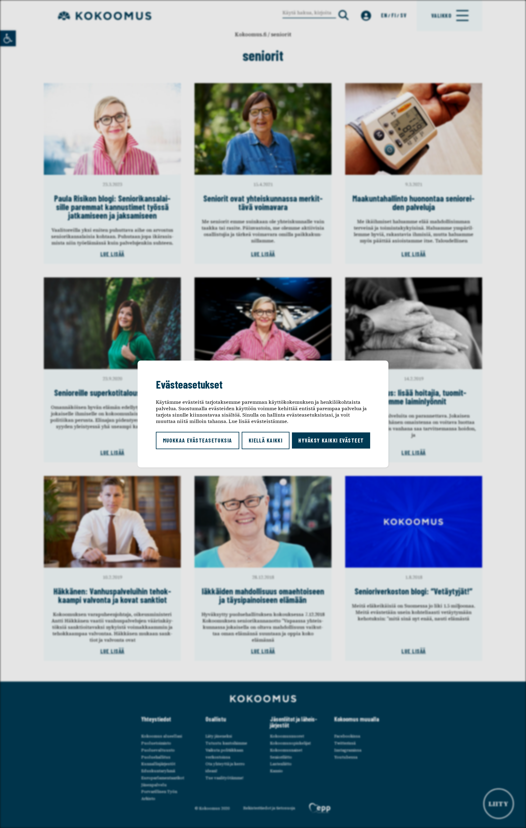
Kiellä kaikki (266, 440)
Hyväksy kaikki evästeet (331, 440)
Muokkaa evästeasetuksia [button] (197, 440)
